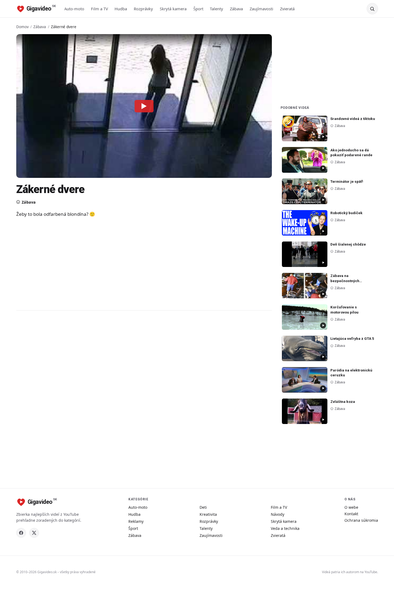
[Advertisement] (124, 264)
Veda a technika (285, 528)
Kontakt (351, 513)
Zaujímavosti (261, 8)
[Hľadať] (372, 8)
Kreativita (208, 514)
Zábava (236, 8)
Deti (203, 507)
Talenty (216, 8)
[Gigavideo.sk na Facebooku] (21, 533)
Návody (277, 514)
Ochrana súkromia (361, 520)
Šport (198, 8)
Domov (22, 26)
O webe (351, 507)
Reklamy (136, 521)
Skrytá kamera (173, 8)
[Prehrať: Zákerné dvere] (144, 106)
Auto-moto (74, 8)
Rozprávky (143, 8)
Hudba (121, 8)
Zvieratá (287, 8)
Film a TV (99, 8)
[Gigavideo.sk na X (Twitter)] (34, 533)
